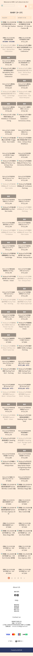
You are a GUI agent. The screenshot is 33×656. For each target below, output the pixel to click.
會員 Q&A (16, 609)
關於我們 (16, 591)
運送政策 (16, 606)
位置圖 (28, 625)
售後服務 (16, 608)
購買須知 (16, 605)
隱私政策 (16, 611)
